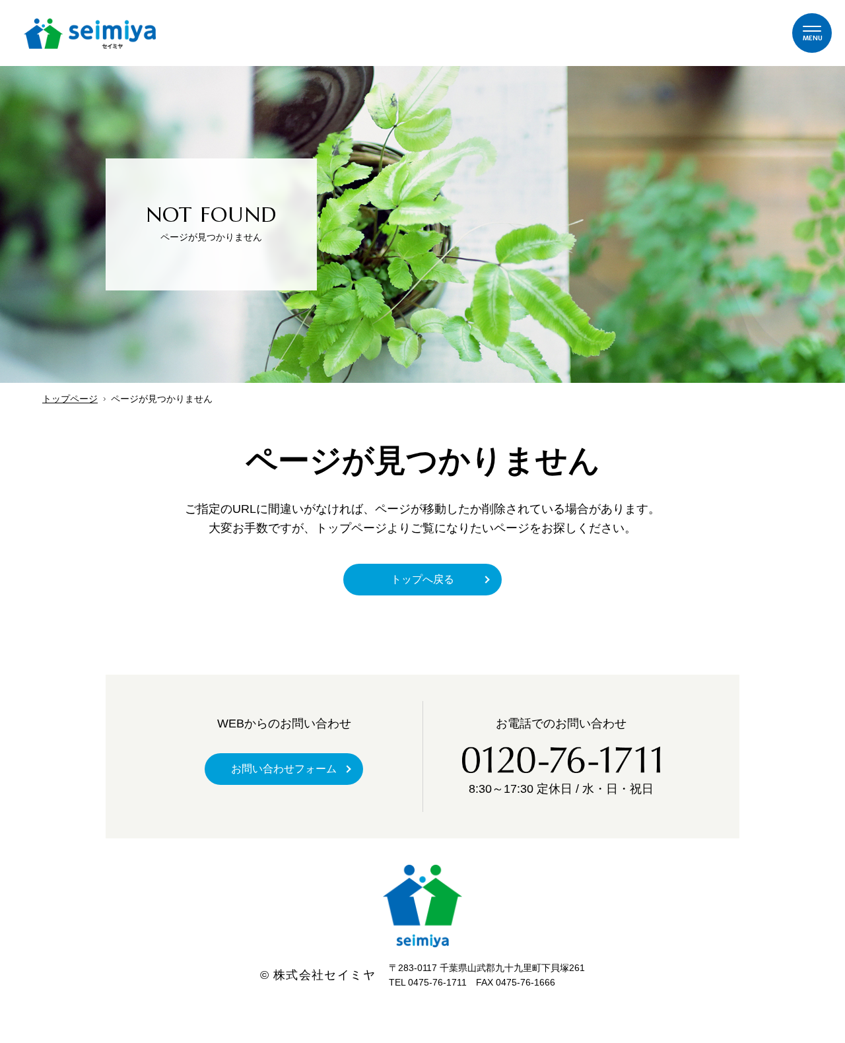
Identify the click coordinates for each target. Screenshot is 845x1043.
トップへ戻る (422, 579)
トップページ (70, 398)
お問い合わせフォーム (284, 768)
